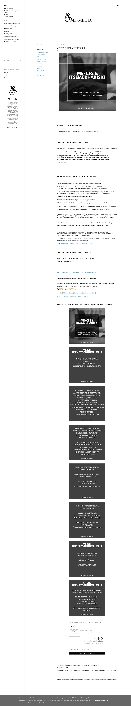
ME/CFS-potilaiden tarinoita (11, 34)
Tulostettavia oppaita (9, 28)
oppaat (39, 64)
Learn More (99, 700)
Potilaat (39, 66)
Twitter (5, 77)
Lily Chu (59, 293)
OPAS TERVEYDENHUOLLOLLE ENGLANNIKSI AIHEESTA (77, 272)
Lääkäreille (6, 31)
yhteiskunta (40, 75)
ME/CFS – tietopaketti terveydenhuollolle (9, 15)
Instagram (6, 74)
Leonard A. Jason (90, 293)
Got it (109, 700)
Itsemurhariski (41, 54)
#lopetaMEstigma (42, 52)
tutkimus (39, 73)
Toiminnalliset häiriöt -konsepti (11, 39)
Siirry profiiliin (12, 127)
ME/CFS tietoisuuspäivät (10, 42)
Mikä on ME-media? (9, 8)
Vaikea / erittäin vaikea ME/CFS (12, 23)
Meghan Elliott (68, 293)
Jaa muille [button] (40, 45)
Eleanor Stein (78, 293)
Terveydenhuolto (42, 70)
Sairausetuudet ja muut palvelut (11, 26)
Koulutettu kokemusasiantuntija (11, 36)
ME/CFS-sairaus (42, 61)
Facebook (6, 72)
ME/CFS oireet (41, 59)
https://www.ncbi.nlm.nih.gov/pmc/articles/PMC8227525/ (77, 243)
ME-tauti (39, 57)
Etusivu (5, 5)
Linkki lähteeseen (62, 162)
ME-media (12, 99)
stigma (39, 68)
